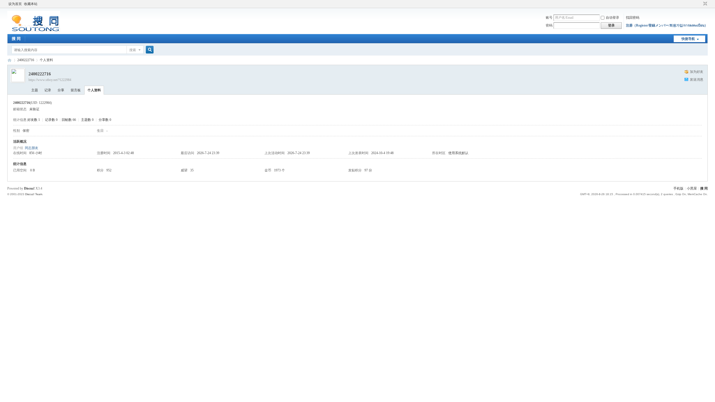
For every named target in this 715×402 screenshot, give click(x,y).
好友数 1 (33, 120)
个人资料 (94, 90)
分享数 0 (105, 120)
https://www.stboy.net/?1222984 (49, 80)
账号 (549, 18)
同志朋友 (31, 148)
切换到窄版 (704, 3)
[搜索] (149, 50)
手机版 (678, 188)
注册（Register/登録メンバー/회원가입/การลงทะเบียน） (667, 25)
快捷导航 (688, 39)
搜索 (132, 50)
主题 (34, 90)
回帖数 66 (69, 120)
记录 (47, 90)
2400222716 (25, 60)
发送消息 (696, 80)
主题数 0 (87, 120)
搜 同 (16, 39)
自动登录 (612, 18)
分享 (61, 90)
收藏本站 (30, 4)
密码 (549, 25)
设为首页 (15, 4)
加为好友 (696, 72)
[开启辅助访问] (700, 3)
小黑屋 (692, 188)
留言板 (76, 90)
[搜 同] (33, 31)
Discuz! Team (33, 194)
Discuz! (29, 188)
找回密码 (632, 18)
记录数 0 (51, 120)
